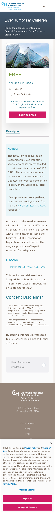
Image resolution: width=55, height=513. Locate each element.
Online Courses (27, 423)
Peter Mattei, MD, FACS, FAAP (28, 266)
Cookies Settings (27, 490)
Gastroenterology (31, 28)
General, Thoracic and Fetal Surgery (24, 31)
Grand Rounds (12, 34)
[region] (27, 476)
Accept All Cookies (27, 507)
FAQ (27, 434)
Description (13, 131)
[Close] (51, 443)
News (27, 429)
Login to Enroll (27, 114)
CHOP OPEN (13, 5)
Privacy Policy (31, 448)
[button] (51, 5)
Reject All (27, 498)
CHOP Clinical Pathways (32, 205)
